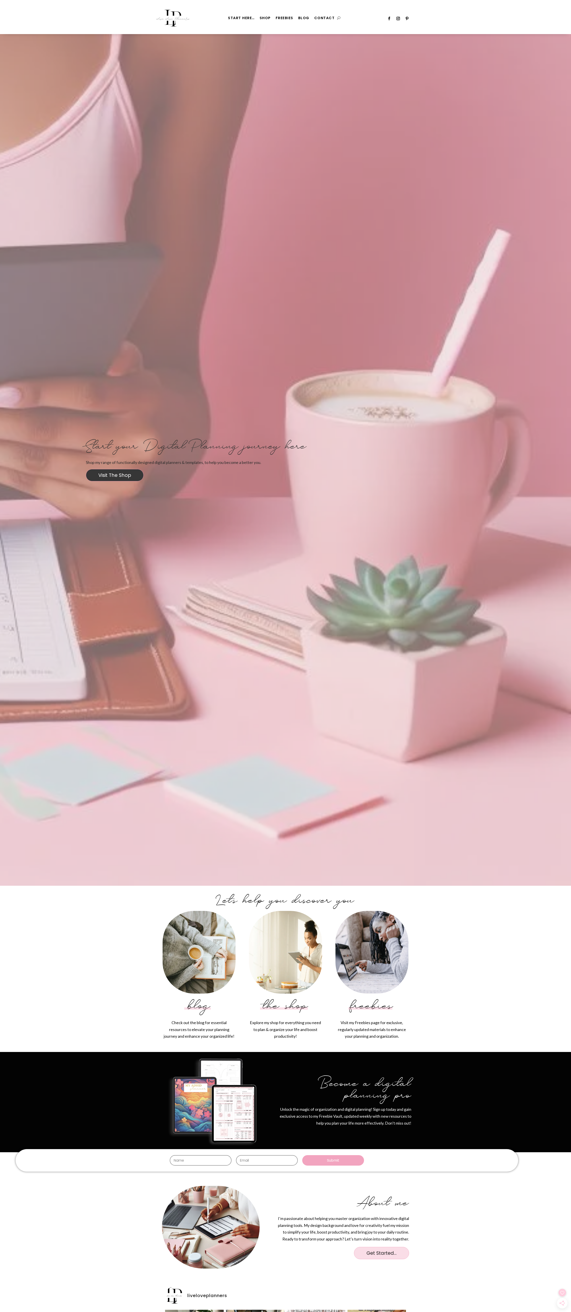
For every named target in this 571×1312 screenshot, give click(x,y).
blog (199, 1006)
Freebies (284, 18)
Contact (324, 18)
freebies (371, 1006)
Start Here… (241, 18)
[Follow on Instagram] (398, 18)
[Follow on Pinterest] (407, 18)
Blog (303, 18)
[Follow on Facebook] (389, 18)
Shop (265, 18)
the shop (285, 1006)
